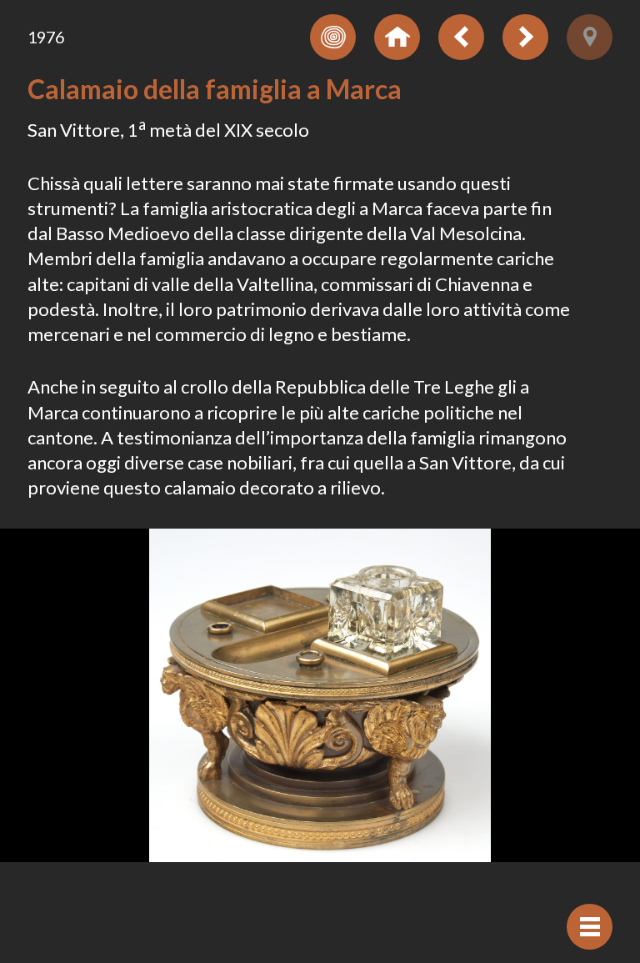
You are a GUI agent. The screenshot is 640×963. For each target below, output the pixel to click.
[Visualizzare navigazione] (589, 927)
